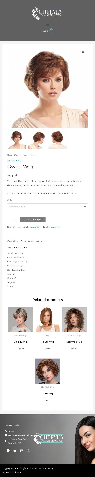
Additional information (31, 240)
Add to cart (33, 219)
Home (9, 155)
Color (10, 200)
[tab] (12, 241)
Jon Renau (24, 155)
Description (12, 240)
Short (58, 227)
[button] (47, 25)
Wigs (16, 155)
